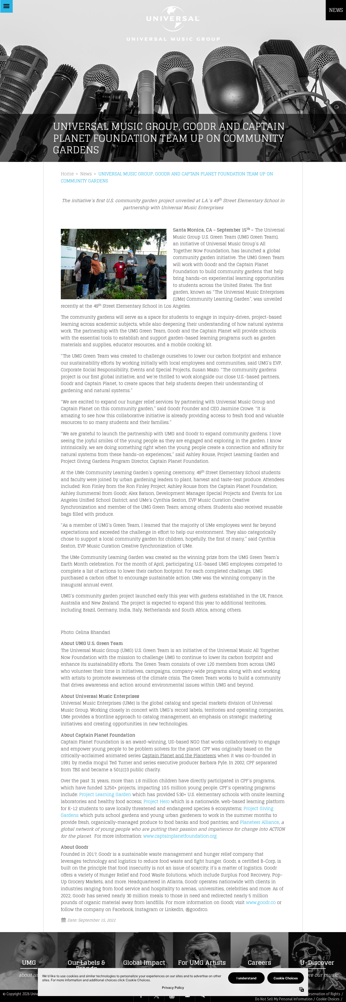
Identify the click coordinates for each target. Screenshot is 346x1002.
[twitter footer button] (156, 996)
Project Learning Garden (105, 794)
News (86, 174)
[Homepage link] (173, 23)
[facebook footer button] (141, 996)
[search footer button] (202, 996)
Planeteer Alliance (259, 822)
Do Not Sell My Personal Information (283, 998)
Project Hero (157, 801)
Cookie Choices (328, 998)
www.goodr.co (261, 902)
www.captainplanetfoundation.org (180, 836)
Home (67, 174)
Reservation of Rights (323, 993)
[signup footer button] (187, 996)
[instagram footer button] (171, 996)
